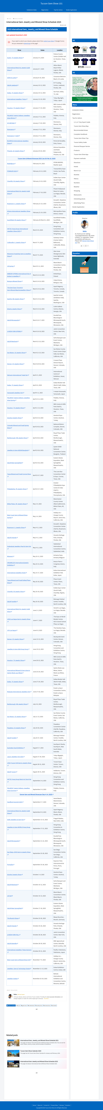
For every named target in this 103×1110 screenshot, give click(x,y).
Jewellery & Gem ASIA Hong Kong (17, 649)
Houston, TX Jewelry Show (15, 108)
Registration (76, 114)
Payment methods (80, 158)
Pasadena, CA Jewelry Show (15, 728)
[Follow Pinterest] (88, 246)
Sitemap (61, 1105)
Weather (76, 187)
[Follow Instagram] (86, 246)
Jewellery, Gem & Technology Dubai (18, 969)
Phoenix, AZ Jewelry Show (15, 151)
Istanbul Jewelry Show (14, 418)
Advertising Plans (79, 203)
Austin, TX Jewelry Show (14, 58)
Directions (77, 162)
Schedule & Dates (77, 110)
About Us (40, 1105)
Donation (67, 1105)
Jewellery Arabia (12, 978)
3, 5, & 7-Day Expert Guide (82, 122)
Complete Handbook (80, 134)
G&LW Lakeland (12, 85)
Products (77, 150)
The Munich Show (12, 918)
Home (34, 1105)
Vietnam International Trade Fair (17, 375)
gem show (24, 1005)
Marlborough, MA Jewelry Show (17, 438)
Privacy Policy (54, 1105)
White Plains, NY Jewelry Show (16, 504)
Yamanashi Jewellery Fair (15, 393)
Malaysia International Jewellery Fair (18, 692)
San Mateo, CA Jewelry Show (16, 353)
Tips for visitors (77, 118)
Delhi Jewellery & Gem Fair (15, 820)
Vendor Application (78, 207)
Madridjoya (10, 163)
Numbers (77, 183)
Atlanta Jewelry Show (14, 309)
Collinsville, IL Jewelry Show (16, 242)
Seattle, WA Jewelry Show (15, 299)
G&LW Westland (12, 341)
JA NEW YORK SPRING (14, 331)
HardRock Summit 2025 (14, 802)
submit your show (49, 41)
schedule (54, 1005)
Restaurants (78, 195)
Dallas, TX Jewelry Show (14, 93)
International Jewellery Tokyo (16, 99)
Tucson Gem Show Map (81, 126)
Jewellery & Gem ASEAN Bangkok (17, 450)
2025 (19, 1005)
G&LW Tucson (11, 772)
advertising (27, 43)
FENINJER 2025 (12, 171)
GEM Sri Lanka (11, 78)
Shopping (77, 191)
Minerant (10, 556)
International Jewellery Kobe (16, 573)
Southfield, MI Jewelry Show (16, 220)
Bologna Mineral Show (14, 281)
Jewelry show (39, 1005)
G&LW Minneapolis (13, 320)
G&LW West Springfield (14, 463)
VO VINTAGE (11, 123)
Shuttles (76, 175)
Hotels (76, 166)
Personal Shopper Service (82, 146)
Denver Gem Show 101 (84, 241)
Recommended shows (81, 130)
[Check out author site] (81, 246)
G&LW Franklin (11, 601)
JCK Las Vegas (11, 630)
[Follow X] (84, 246)
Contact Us (46, 1105)
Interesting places (79, 199)
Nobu (85, 231)
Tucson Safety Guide (80, 142)
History (76, 179)
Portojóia (10, 864)
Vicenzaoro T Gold (12, 136)
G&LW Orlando (11, 538)
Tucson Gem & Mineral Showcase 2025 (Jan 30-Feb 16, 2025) (36, 158)
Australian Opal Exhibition (15, 748)
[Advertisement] (36, 1021)
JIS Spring (10, 266)
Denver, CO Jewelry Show (15, 364)
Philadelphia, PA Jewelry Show (16, 489)
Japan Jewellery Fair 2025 (15, 757)
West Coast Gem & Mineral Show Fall (18, 960)
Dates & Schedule (11, 1005)
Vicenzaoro (10, 129)
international (31, 1005)
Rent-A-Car (77, 171)
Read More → (47, 998)
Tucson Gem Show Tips (81, 138)
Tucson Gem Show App (81, 154)
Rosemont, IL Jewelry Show (16, 204)
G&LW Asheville (12, 943)
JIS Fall (9, 896)
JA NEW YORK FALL (13, 935)
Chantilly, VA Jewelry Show (15, 181)
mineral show (47, 1005)
